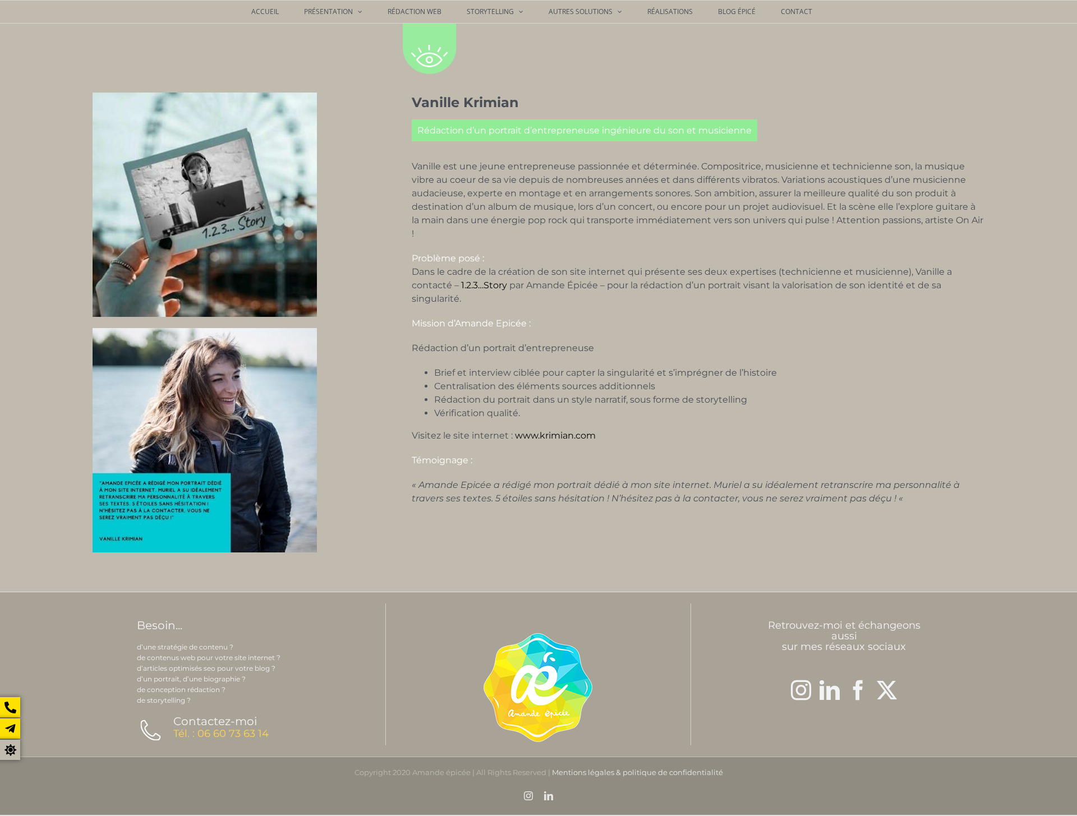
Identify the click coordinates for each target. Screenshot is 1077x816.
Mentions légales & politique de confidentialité (637, 772)
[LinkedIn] (830, 690)
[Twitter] (887, 690)
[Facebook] (858, 690)
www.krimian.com (555, 435)
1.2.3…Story (485, 285)
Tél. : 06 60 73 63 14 (221, 733)
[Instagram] (801, 690)
